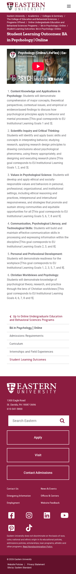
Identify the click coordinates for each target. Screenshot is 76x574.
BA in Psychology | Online (53, 25)
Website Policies (15, 564)
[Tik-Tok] (29, 527)
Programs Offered (16, 22)
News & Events (49, 489)
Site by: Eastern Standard (19, 567)
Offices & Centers (50, 496)
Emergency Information (19, 496)
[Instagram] (29, 515)
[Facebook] (11, 515)
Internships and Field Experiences (31, 352)
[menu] (38, 338)
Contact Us (12, 489)
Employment (13, 503)
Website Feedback (50, 503)
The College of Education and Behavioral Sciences (32, 19)
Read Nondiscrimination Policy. (38, 546)
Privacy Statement (36, 564)
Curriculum (16, 344)
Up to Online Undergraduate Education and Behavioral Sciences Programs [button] (36, 318)
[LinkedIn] (46, 515)
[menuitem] (69, 6)
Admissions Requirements (26, 336)
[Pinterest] (11, 527)
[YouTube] (64, 515)
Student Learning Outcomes (28, 359)
